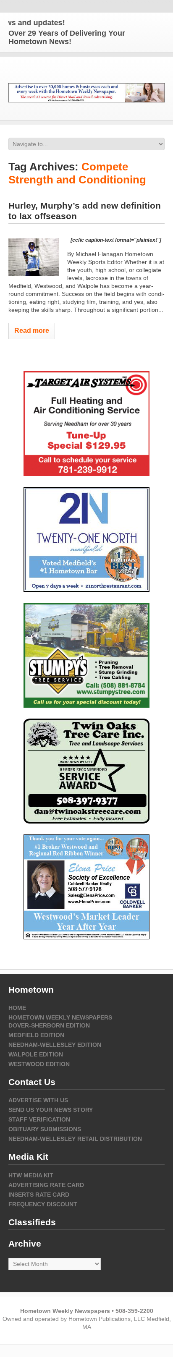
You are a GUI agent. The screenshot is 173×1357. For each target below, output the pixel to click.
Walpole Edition (35, 1054)
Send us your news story (50, 1109)
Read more (31, 330)
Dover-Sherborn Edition (49, 1025)
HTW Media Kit (30, 1175)
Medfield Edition (36, 1035)
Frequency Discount (42, 1204)
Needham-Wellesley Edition (54, 1044)
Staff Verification (39, 1119)
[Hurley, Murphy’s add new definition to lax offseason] (33, 257)
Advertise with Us (38, 1100)
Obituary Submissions (44, 1129)
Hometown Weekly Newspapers (60, 1017)
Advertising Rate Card (46, 1185)
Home (17, 1007)
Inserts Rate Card (38, 1194)
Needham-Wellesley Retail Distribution (75, 1138)
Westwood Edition (39, 1064)
